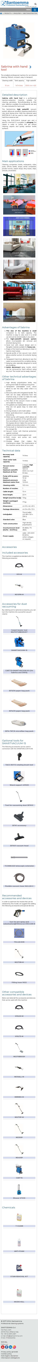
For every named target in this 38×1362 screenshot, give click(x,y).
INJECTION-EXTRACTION (30, 13)
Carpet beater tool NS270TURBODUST (19, 631)
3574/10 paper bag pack (19, 711)
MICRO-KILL (19, 1302)
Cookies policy (6, 1354)
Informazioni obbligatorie (10, 1358)
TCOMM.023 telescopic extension (19, 866)
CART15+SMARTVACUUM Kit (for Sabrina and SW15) (19, 672)
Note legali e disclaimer (9, 1356)
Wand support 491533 (19, 785)
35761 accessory (19, 825)
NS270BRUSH (19, 1057)
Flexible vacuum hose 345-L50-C (19, 886)
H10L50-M (19, 1016)
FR (30, 6)
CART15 (19, 1178)
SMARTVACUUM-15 (19, 650)
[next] (30, 67)
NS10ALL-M (19, 1077)
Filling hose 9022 (19, 982)
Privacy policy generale (9, 1352)
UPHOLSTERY (17, 13)
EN (28, 6)
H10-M (19, 574)
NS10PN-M (19, 594)
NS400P (19, 1158)
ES (35, 6)
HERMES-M (19, 1097)
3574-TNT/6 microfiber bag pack (19, 731)
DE (33, 6)
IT (25, 6)
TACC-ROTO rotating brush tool (19, 765)
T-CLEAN (19, 1226)
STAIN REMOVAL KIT (19, 1276)
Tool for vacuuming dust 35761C (19, 805)
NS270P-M (19, 1117)
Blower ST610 (19, 1198)
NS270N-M (19, 962)
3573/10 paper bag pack (19, 691)
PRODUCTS (7, 13)
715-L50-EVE (19, 942)
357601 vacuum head (19, 846)
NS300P (19, 1137)
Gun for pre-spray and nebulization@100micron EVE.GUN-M (19, 923)
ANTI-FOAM (19, 1251)
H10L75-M (19, 1036)
